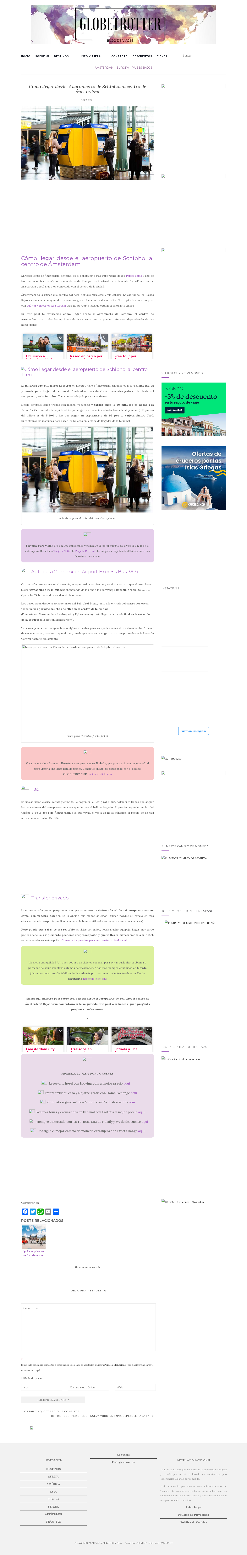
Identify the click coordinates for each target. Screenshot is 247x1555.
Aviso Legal (34, 1370)
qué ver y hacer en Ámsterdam (46, 305)
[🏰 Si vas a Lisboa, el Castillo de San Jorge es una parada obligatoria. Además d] (173, 685)
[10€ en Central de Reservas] (194, 1088)
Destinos (61, 56)
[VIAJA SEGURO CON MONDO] (194, 409)
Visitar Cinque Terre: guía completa (51, 1411)
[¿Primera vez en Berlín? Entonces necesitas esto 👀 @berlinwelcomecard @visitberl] (196, 685)
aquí (127, 1083)
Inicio (25, 56)
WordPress (167, 1543)
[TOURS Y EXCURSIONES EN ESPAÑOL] (194, 978)
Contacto (119, 56)
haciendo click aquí (100, 774)
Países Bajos (142, 67)
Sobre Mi (42, 56)
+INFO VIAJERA (90, 56)
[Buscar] (223, 56)
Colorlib (140, 1543)
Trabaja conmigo (123, 1462)
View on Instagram (193, 730)
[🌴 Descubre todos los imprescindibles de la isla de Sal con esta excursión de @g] (173, 634)
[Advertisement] (87, 222)
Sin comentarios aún (87, 1267)
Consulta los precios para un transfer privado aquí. (94, 940)
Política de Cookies (193, 1522)
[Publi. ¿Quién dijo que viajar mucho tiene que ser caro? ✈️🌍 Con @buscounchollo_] (196, 660)
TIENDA (162, 56)
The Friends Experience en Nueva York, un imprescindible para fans (102, 1415)
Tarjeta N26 (61, 551)
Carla (89, 100)
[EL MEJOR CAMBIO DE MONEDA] (194, 878)
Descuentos (142, 56)
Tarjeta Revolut (85, 551)
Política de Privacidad (115, 1365)
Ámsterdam (104, 67)
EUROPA (123, 67)
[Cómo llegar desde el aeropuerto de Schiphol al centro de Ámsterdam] (87, 143)
